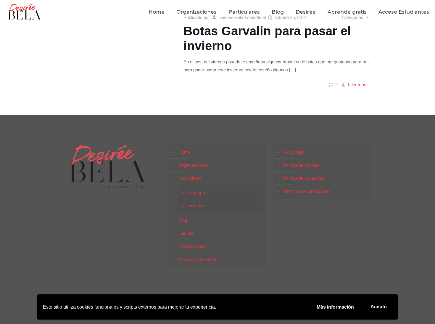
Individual (196, 205)
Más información (335, 306)
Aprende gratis (192, 246)
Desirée (186, 233)
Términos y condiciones (306, 191)
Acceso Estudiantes (197, 259)
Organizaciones (193, 165)
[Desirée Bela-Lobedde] (24, 12)
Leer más (357, 84)
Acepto (378, 306)
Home (184, 152)
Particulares (190, 178)
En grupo (196, 192)
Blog (182, 220)
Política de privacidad (303, 178)
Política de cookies (301, 165)
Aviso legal (293, 152)
